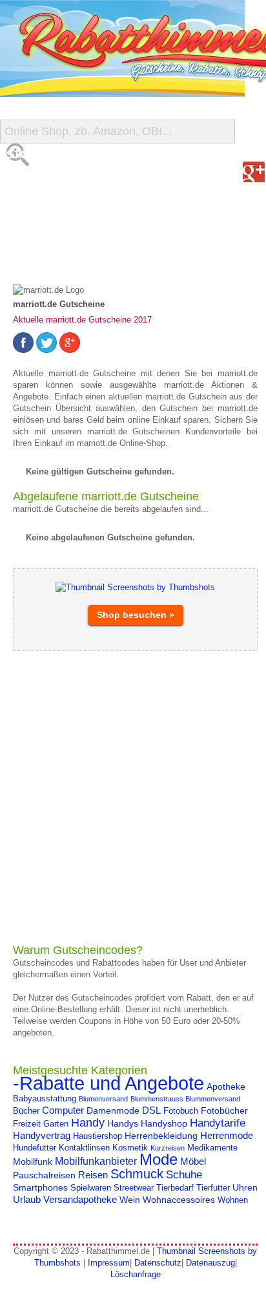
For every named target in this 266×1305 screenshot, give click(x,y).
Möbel (193, 1161)
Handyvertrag (41, 1135)
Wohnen (233, 1200)
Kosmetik (130, 1147)
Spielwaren (90, 1188)
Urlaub (27, 1199)
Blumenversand (103, 1099)
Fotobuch (180, 1111)
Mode (158, 1159)
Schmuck (136, 1174)
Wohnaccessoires (179, 1199)
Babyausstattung (44, 1098)
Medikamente (212, 1147)
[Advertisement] (133, 797)
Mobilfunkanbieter (96, 1161)
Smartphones (40, 1187)
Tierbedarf (175, 1188)
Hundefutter (34, 1147)
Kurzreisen (167, 1148)
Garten (55, 1124)
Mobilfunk (32, 1161)
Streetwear (134, 1188)
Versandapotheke (80, 1199)
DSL (151, 1110)
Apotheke (226, 1086)
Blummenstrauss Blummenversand (185, 1099)
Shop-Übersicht (53, 206)
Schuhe (184, 1174)
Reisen (93, 1174)
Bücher (26, 1111)
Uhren (245, 1187)
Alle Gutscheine (56, 180)
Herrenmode (226, 1135)
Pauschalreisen (44, 1175)
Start (23, 154)
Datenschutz (157, 1263)
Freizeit (27, 1124)
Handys (122, 1123)
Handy (88, 1122)
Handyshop (164, 1123)
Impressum (109, 1263)
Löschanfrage (135, 1274)
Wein (129, 1199)
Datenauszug (210, 1263)
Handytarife (217, 1122)
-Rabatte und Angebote (108, 1083)
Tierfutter (213, 1188)
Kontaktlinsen (84, 1147)
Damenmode (113, 1110)
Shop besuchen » (135, 615)
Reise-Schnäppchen (65, 232)
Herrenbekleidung (161, 1135)
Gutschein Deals (56, 258)
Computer (63, 1110)
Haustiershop (97, 1136)
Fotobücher (224, 1110)
